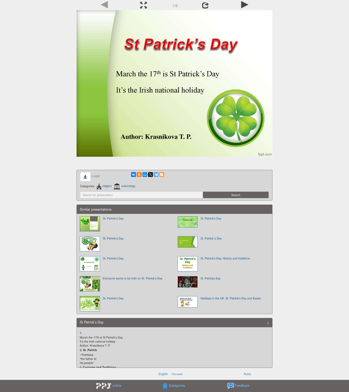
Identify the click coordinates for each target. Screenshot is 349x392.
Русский (177, 374)
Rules (247, 374)
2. (81, 350)
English (163, 374)
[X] (150, 174)
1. (81, 333)
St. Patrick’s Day (113, 218)
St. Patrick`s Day (211, 238)
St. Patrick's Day (211, 218)
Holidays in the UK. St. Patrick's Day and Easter (231, 298)
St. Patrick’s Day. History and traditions (225, 258)
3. (81, 367)
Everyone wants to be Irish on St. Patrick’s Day (132, 278)
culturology (128, 186)
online (116, 385)
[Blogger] (161, 174)
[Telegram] (156, 174)
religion (106, 186)
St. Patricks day (210, 278)
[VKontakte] (133, 174)
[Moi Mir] (144, 174)
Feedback (242, 385)
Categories (177, 385)
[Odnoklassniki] (139, 174)
